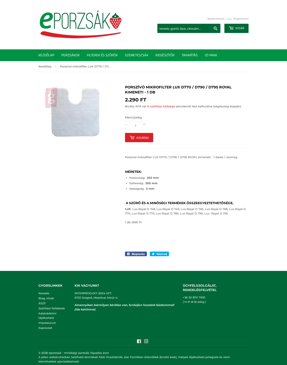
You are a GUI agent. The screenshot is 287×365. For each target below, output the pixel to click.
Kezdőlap (46, 55)
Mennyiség (133, 117)
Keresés (43, 293)
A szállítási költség (160, 106)
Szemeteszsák (136, 55)
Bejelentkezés (215, 18)
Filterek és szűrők (102, 55)
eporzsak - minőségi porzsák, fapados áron (79, 352)
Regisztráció (241, 18)
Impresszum (47, 322)
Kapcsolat (45, 328)
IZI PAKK (211, 55)
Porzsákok (70, 55)
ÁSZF (42, 303)
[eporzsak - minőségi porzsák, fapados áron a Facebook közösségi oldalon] (139, 342)
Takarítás (190, 55)
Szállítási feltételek (51, 308)
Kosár (239, 28)
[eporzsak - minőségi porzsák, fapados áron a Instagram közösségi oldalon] (146, 342)
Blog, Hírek (46, 298)
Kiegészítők (165, 55)
